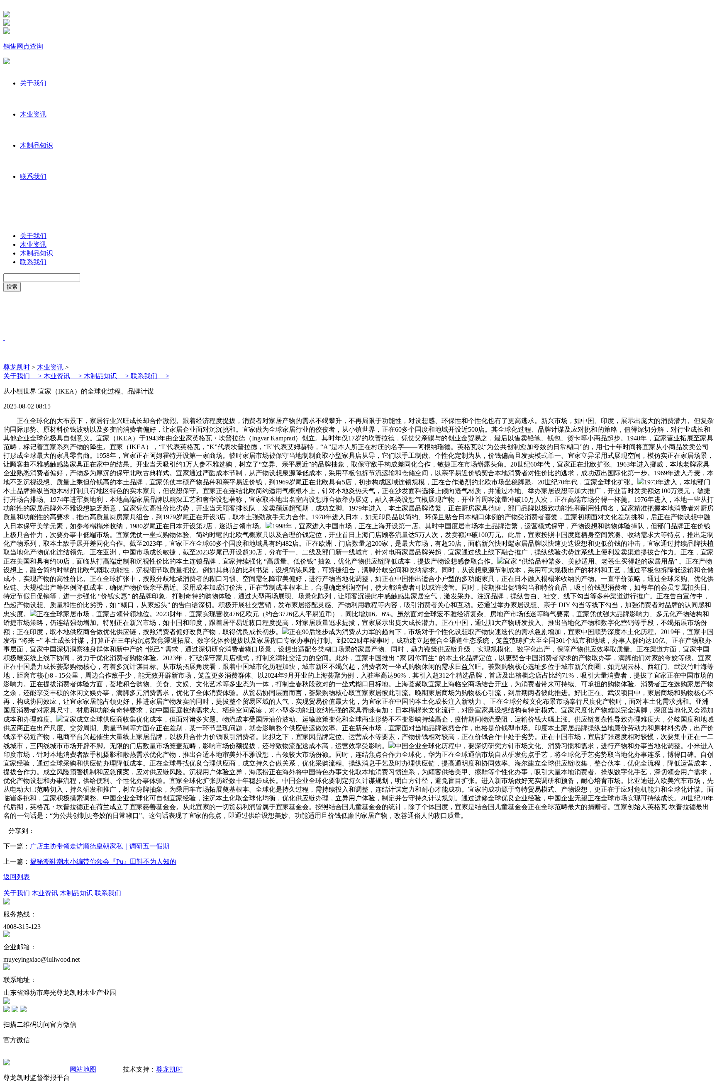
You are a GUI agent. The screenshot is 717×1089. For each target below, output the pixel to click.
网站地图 (83, 1069)
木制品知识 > (107, 375)
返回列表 (16, 876)
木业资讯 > (64, 375)
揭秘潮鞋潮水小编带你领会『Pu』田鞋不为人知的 (103, 861)
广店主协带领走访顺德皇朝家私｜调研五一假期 (99, 846)
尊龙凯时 (16, 367)
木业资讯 (33, 114)
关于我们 (33, 83)
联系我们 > (150, 375)
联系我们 (33, 176)
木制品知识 (36, 145)
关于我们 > (23, 375)
